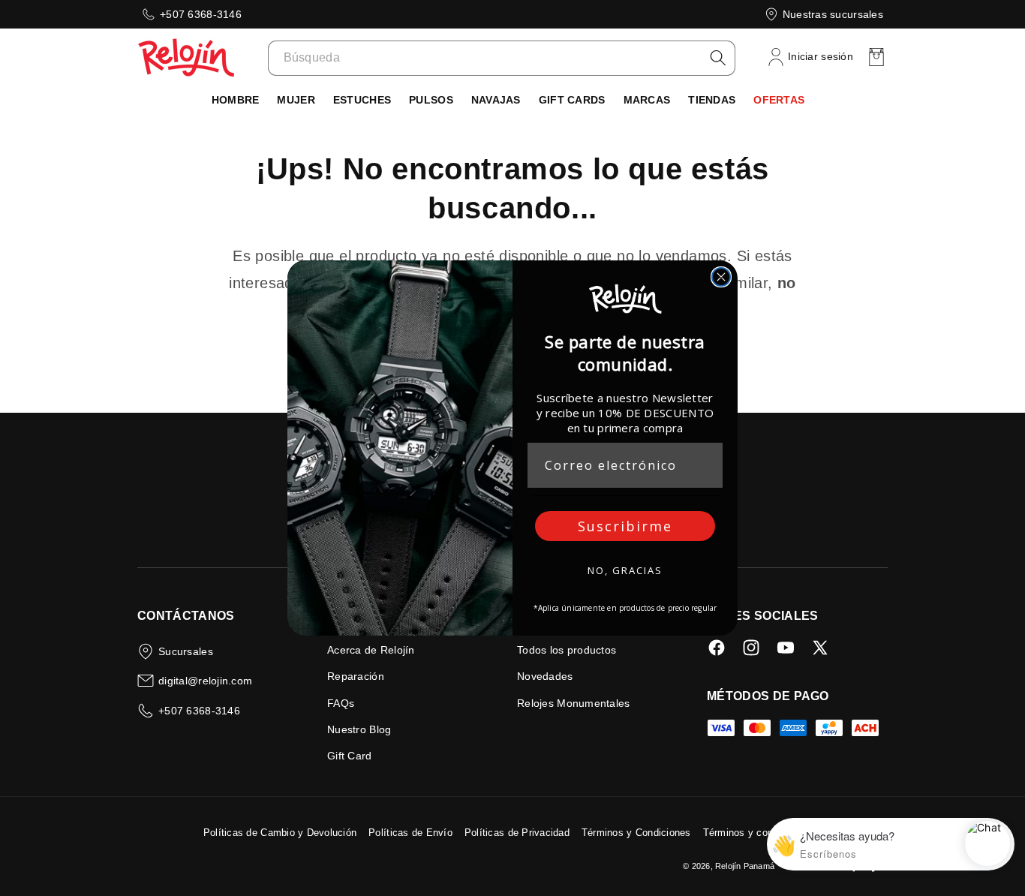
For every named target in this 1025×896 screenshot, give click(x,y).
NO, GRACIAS (625, 570)
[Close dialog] (721, 277)
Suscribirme (625, 526)
